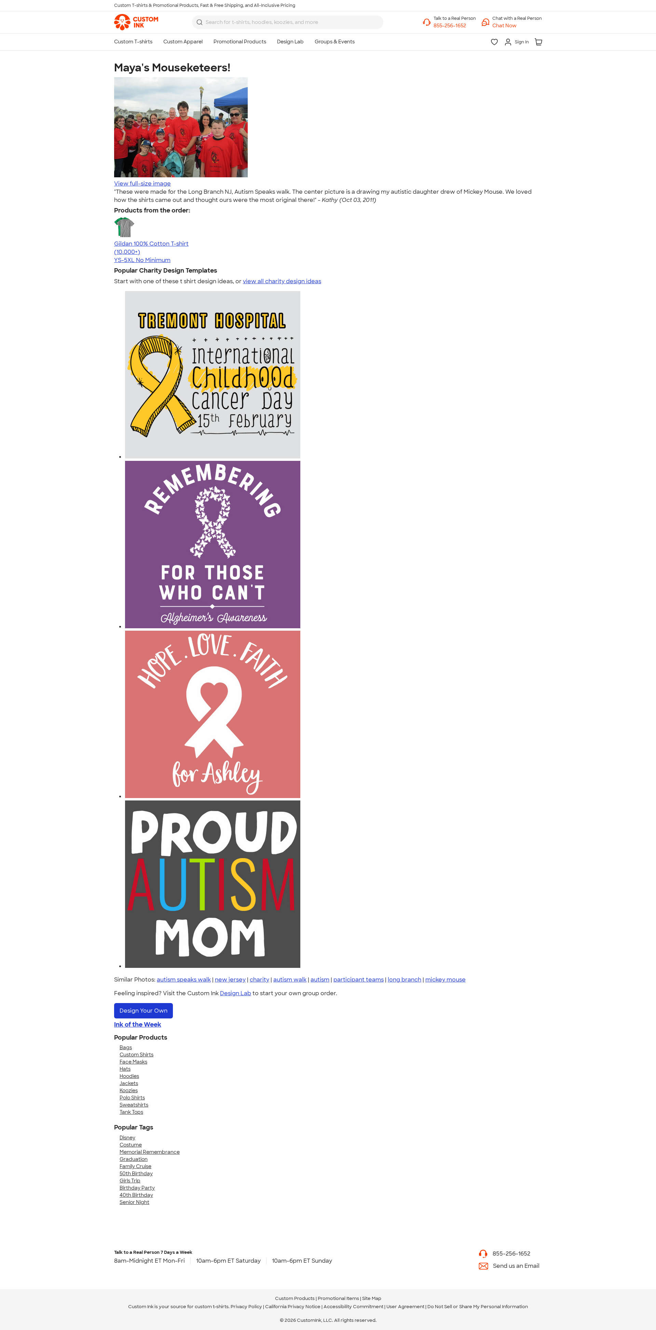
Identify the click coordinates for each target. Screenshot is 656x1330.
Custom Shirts (136, 1055)
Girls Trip (130, 1181)
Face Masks (133, 1062)
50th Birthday (136, 1173)
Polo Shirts (132, 1098)
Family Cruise (135, 1166)
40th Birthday (136, 1195)
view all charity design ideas (282, 281)
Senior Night (134, 1202)
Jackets (129, 1083)
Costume (131, 1145)
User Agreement (405, 1307)
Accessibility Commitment (353, 1307)
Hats (125, 1069)
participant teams (358, 979)
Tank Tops (131, 1112)
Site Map (371, 1298)
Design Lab (235, 993)
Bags (126, 1047)
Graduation (134, 1159)
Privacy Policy (246, 1307)
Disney (127, 1138)
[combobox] (287, 22)
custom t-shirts (212, 1307)
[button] (517, 25)
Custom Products (295, 1298)
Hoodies (129, 1076)
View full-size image (142, 183)
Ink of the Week (137, 1024)
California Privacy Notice (292, 1307)
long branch (404, 979)
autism (320, 979)
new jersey (230, 979)
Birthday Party (137, 1188)
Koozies (129, 1090)
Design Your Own (143, 1010)
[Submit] (199, 22)
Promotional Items (338, 1298)
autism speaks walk (184, 979)
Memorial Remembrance (150, 1152)
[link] (136, 22)
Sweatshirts (134, 1105)
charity (259, 979)
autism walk (289, 979)
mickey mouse (445, 979)
